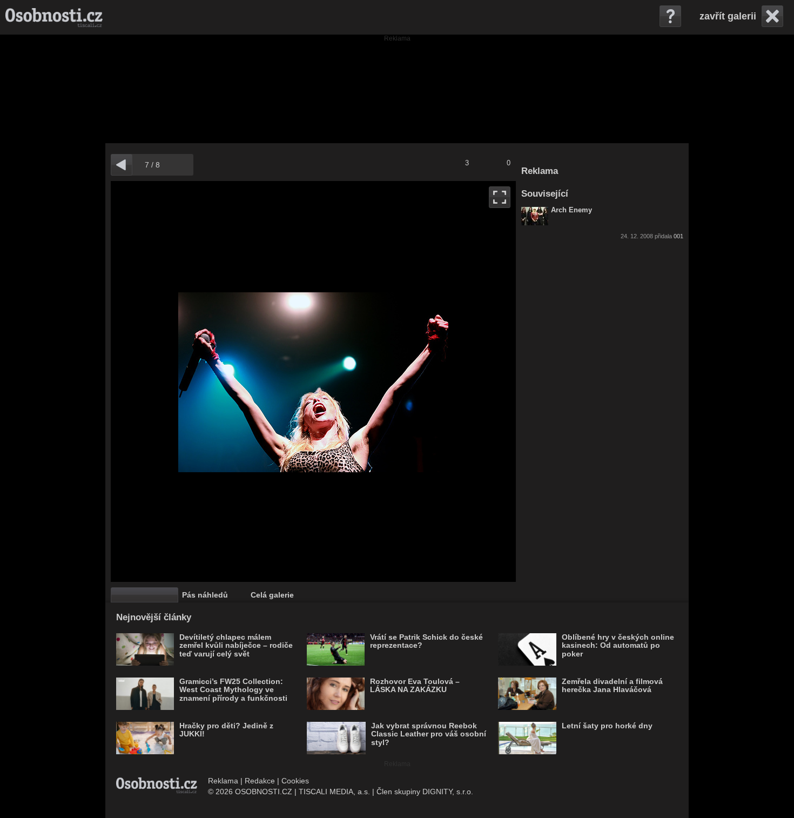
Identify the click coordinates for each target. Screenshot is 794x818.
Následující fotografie (414, 381)
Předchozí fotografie (212, 381)
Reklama (223, 780)
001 (678, 236)
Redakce (260, 780)
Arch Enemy (571, 210)
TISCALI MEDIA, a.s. (334, 791)
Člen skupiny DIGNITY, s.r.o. (424, 791)
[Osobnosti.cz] (54, 17)
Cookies (295, 780)
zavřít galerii (727, 16)
